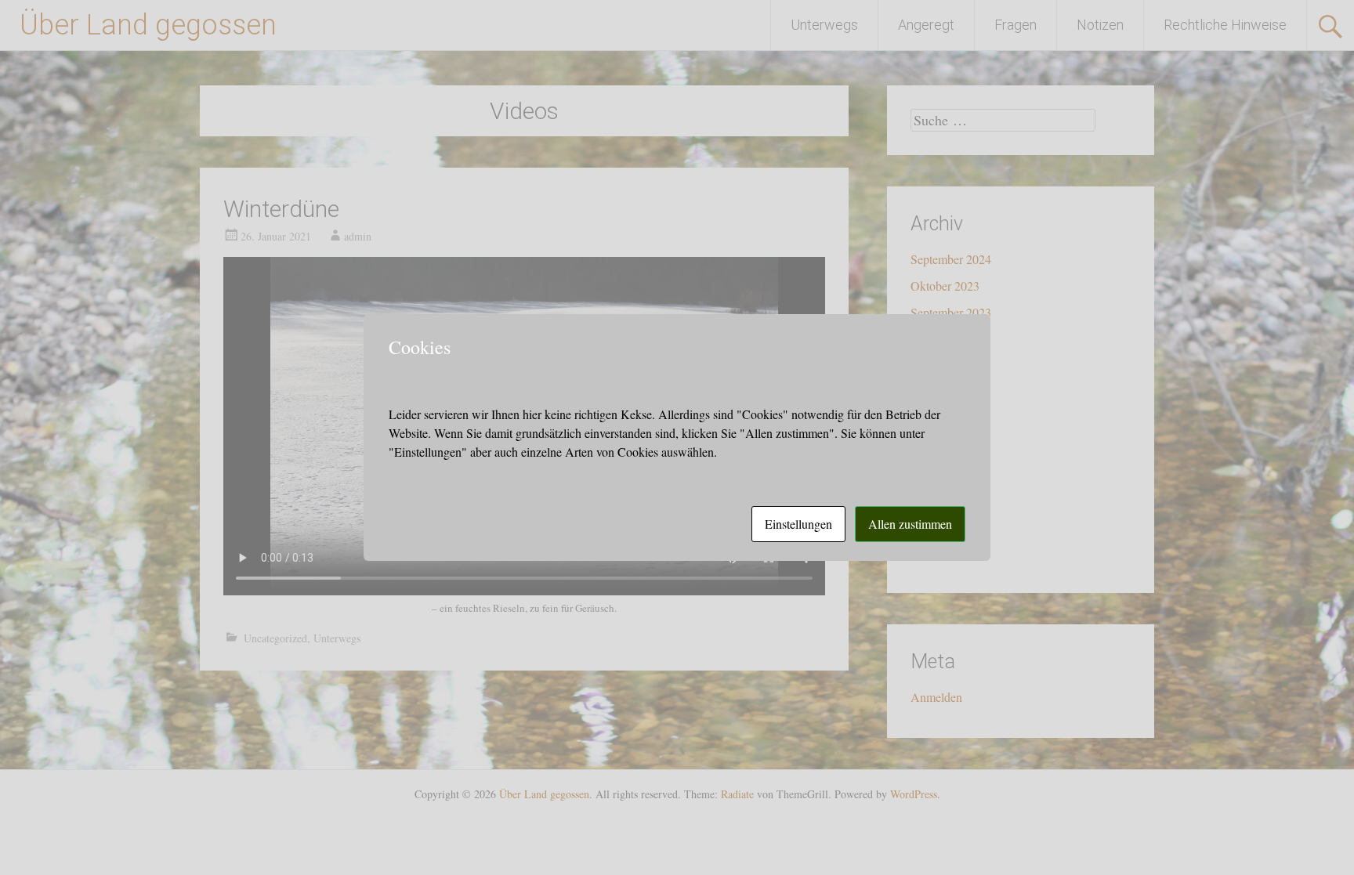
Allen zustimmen (910, 523)
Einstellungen (798, 523)
